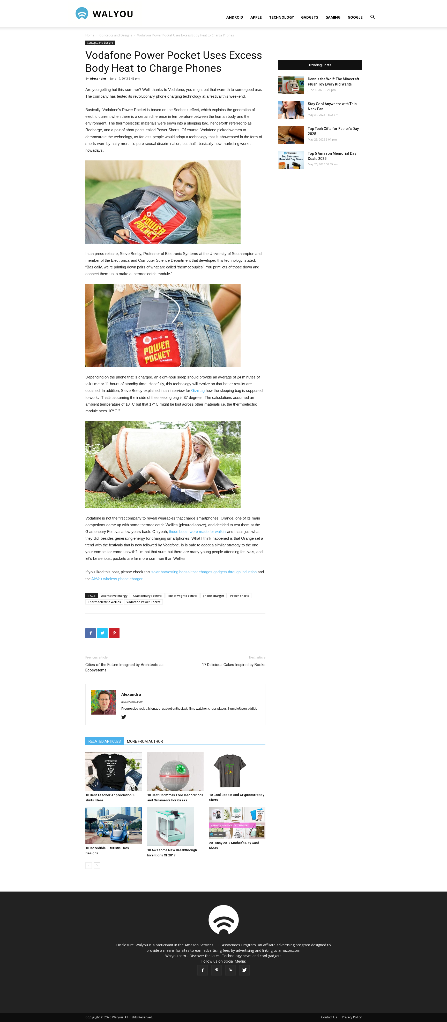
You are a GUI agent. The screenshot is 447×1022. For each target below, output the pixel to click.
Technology (281, 17)
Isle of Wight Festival (182, 596)
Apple (256, 17)
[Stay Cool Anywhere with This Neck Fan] (291, 110)
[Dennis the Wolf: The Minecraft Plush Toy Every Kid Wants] (291, 85)
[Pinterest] (216, 970)
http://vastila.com (132, 701)
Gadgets (309, 17)
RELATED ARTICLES (104, 741)
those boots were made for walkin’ (197, 531)
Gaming (332, 17)
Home (89, 35)
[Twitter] (125, 717)
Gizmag (198, 390)
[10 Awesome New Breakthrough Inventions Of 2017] (175, 826)
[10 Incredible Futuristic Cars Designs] (113, 825)
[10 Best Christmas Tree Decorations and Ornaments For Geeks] (175, 771)
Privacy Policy (352, 1017)
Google (355, 17)
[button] (372, 17)
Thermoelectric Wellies (104, 602)
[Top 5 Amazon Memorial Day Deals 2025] (291, 160)
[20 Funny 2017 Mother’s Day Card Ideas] (237, 823)
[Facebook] (202, 970)
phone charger (213, 596)
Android (234, 17)
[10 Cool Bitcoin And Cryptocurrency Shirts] (237, 771)
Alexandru (98, 78)
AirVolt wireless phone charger (116, 579)
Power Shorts (239, 596)
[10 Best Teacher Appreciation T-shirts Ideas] (113, 771)
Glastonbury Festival (147, 596)
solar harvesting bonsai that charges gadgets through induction (204, 572)
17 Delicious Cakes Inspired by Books (233, 664)
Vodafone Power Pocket (143, 602)
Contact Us (329, 1017)
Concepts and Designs (115, 35)
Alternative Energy (114, 596)
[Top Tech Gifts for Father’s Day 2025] (291, 135)
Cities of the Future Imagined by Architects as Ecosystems (124, 667)
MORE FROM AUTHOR (145, 741)
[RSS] (230, 970)
